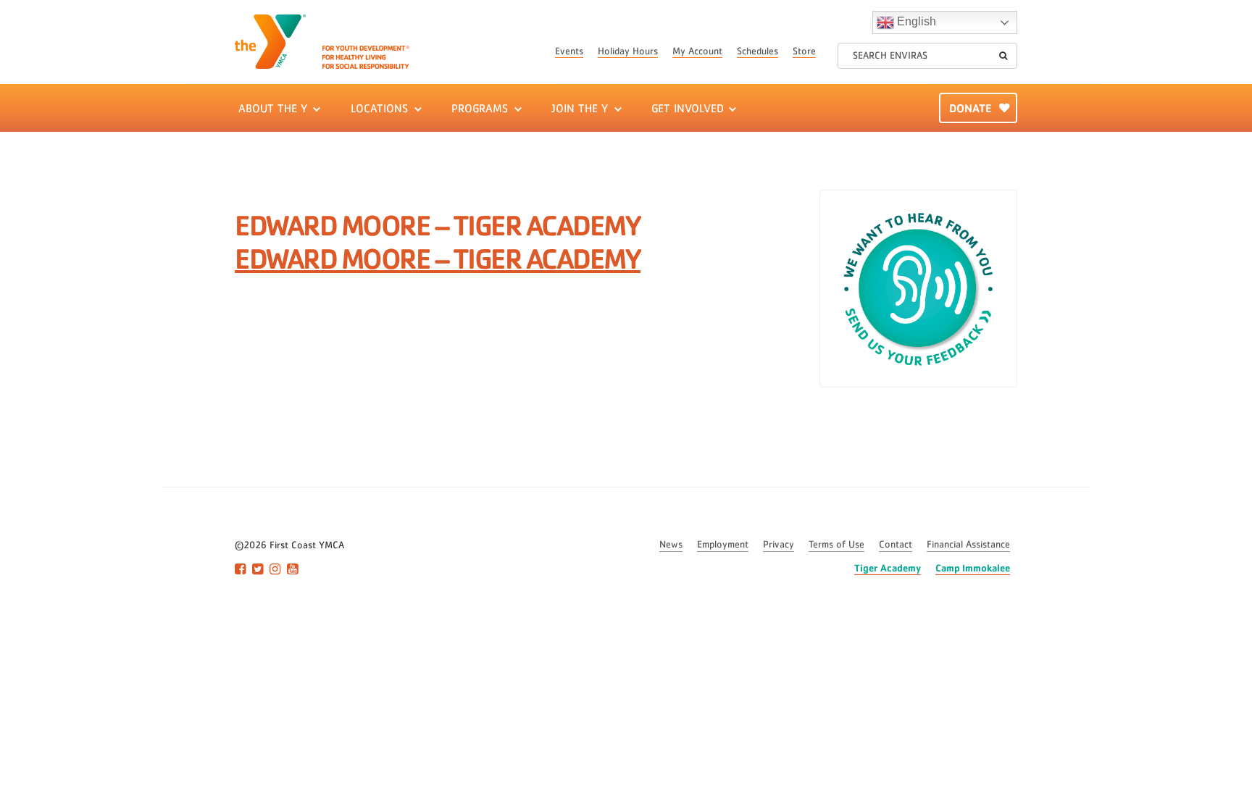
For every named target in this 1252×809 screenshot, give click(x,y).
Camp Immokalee (972, 567)
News (671, 545)
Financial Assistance (968, 545)
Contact (895, 545)
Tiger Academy (887, 567)
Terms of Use (836, 545)
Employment (722, 545)
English (915, 21)
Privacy (778, 545)
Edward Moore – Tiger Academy (437, 258)
